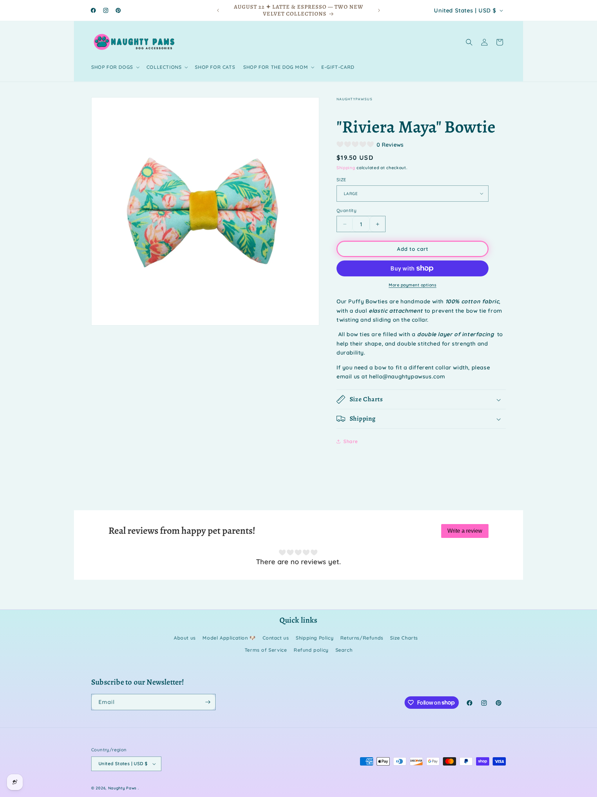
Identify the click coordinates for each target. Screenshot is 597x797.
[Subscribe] (207, 702)
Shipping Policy (314, 638)
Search (344, 650)
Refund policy (311, 650)
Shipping (346, 167)
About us (185, 638)
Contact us (276, 638)
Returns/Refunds (361, 638)
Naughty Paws (122, 788)
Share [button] (350, 441)
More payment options (412, 284)
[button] (114, 67)
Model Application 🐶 (228, 638)
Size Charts (404, 638)
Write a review (464, 531)
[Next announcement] (379, 10)
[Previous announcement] (218, 10)
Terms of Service (266, 650)
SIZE (341, 179)
